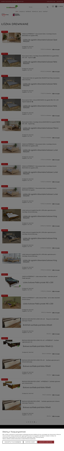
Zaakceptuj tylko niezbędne (13, 442)
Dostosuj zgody (30, 442)
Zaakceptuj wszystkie (45, 442)
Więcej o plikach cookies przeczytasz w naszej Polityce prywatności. (19, 438)
